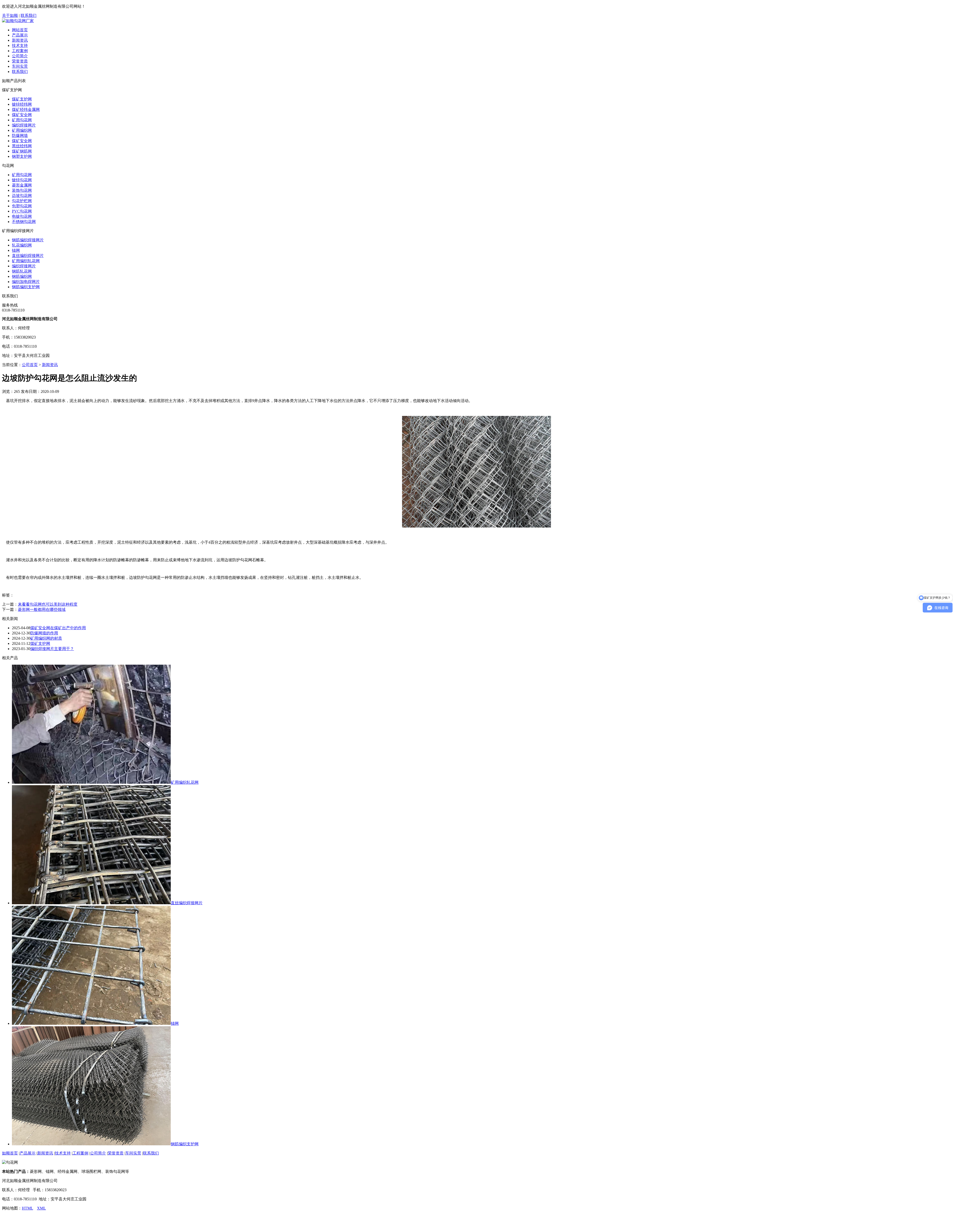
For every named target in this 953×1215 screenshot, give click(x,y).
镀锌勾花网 (22, 180)
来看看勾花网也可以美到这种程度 (47, 604)
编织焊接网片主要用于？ (52, 649)
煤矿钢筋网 (22, 151)
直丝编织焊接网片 (28, 255)
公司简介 (20, 56)
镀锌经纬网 (22, 104)
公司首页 (30, 365)
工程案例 (20, 51)
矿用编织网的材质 (46, 638)
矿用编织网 (22, 130)
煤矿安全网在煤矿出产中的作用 (58, 628)
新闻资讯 (20, 40)
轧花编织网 (22, 245)
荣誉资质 (20, 61)
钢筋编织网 (22, 276)
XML (41, 1208)
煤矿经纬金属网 (26, 109)
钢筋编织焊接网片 (28, 240)
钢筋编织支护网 (26, 287)
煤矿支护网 (22, 99)
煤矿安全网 (22, 115)
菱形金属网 (22, 185)
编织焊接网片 (24, 125)
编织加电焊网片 (26, 282)
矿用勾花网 (22, 120)
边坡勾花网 (22, 195)
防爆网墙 (20, 135)
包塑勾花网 (22, 206)
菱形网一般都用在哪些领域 (42, 609)
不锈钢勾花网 (24, 221)
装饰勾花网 (22, 190)
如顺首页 (10, 1153)
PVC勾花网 (22, 211)
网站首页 (20, 30)
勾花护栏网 (22, 201)
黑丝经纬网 (22, 146)
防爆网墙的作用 (44, 633)
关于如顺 (10, 15)
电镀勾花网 (22, 216)
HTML (27, 1208)
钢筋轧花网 (22, 271)
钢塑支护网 (22, 156)
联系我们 (28, 15)
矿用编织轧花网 (26, 261)
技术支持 (20, 45)
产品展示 (20, 35)
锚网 (16, 250)
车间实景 (20, 66)
